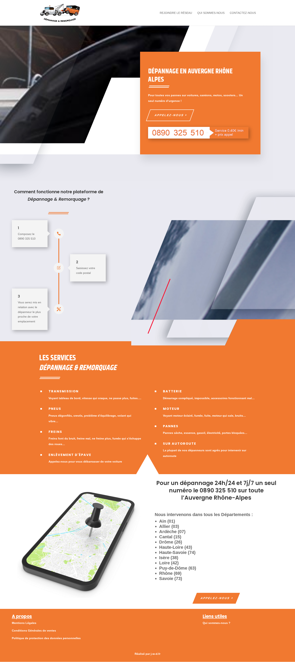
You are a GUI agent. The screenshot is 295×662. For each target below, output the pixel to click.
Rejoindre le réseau (176, 12)
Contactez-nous (243, 12)
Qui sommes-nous (211, 12)
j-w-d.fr (155, 653)
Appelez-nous (169, 115)
